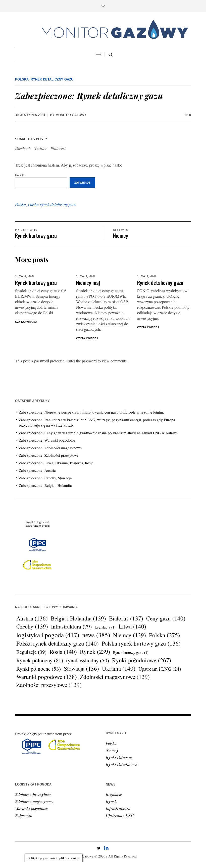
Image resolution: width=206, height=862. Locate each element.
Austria (32, 618)
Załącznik (23, 815)
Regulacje (31, 651)
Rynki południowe (141, 660)
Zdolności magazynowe (115, 677)
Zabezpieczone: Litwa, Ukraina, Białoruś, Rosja (56, 462)
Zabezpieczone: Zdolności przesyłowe (49, 455)
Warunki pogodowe (46, 676)
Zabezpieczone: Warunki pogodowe (47, 440)
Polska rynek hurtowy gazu (141, 643)
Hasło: (20, 175)
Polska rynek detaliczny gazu (52, 204)
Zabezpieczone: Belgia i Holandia (45, 485)
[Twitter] (99, 848)
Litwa (132, 626)
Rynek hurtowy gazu (36, 235)
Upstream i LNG (159, 668)
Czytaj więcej (26, 321)
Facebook (23, 148)
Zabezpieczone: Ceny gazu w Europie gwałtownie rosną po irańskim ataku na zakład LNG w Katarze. (99, 432)
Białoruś (126, 618)
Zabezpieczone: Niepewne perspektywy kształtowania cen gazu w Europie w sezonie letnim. (91, 412)
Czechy (32, 626)
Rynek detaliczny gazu (52, 79)
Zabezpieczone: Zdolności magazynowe (50, 447)
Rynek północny (39, 660)
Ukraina (118, 668)
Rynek (95, 651)
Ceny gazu (165, 618)
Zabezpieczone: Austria (37, 470)
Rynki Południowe (121, 764)
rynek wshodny (87, 660)
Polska (22, 79)
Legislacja (105, 627)
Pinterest (58, 148)
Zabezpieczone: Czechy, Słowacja (45, 477)
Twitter (40, 148)
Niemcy (120, 235)
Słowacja (81, 668)
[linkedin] (106, 848)
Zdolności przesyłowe (49, 685)
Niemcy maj (88, 282)
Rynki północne (38, 668)
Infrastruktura (71, 626)
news (96, 635)
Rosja (63, 652)
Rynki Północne (119, 757)
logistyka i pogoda (47, 635)
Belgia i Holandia (78, 618)
